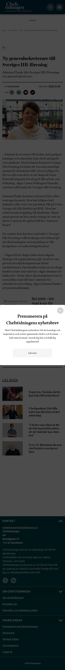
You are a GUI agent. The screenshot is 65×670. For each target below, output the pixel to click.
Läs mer (32, 353)
